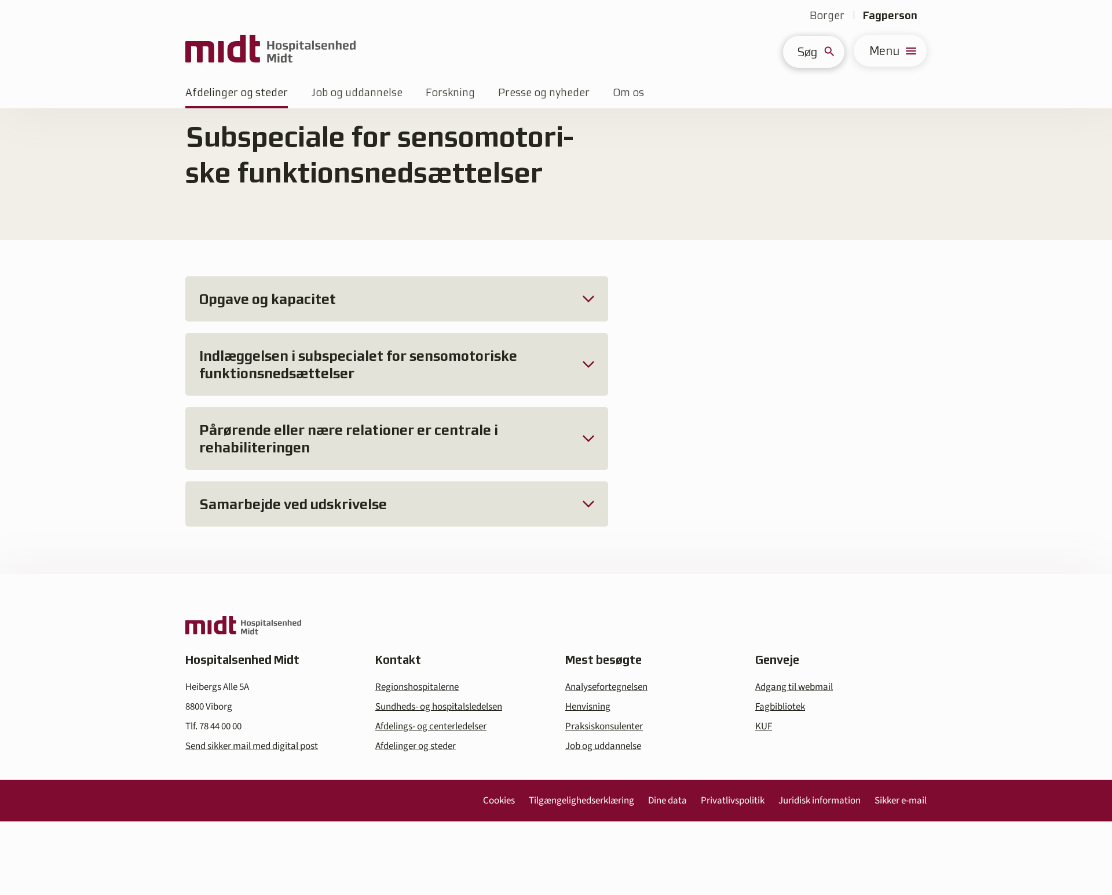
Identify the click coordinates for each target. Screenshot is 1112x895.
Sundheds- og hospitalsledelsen (438, 707)
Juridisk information (819, 801)
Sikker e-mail (901, 801)
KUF (763, 726)
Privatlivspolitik (733, 801)
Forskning (450, 92)
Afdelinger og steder (236, 92)
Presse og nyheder (544, 92)
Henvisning (587, 707)
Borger (827, 15)
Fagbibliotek (780, 707)
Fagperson (890, 15)
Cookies (499, 801)
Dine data (667, 801)
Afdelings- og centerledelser (431, 726)
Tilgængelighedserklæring (581, 801)
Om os (628, 92)
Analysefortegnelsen (606, 687)
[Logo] (270, 51)
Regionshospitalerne (417, 687)
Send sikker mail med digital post (251, 746)
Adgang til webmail (794, 687)
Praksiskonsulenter (604, 726)
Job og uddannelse (357, 92)
